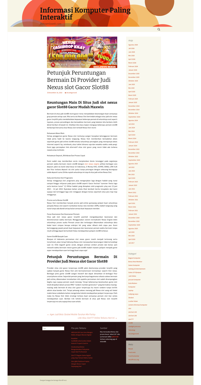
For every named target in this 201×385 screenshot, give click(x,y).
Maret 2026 (132, 63)
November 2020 (133, 221)
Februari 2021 (133, 210)
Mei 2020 (131, 236)
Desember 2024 (133, 106)
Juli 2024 (131, 124)
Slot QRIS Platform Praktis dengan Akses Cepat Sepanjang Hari (80, 363)
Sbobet (131, 298)
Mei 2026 (131, 56)
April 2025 (131, 92)
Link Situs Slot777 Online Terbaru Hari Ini (97, 317)
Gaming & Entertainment (136, 269)
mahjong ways (133, 294)
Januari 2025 (132, 102)
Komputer (131, 287)
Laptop (130, 290)
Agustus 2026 (133, 45)
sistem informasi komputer (137, 305)
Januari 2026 (132, 70)
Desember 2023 (133, 149)
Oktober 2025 (133, 81)
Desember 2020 (133, 218)
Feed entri (132, 352)
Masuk (130, 349)
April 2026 (131, 59)
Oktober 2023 (133, 156)
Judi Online (132, 276)
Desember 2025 (133, 74)
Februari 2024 (133, 142)
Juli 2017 (131, 243)
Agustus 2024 (133, 120)
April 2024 (131, 135)
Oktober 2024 (133, 113)
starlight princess (134, 326)
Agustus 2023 (133, 164)
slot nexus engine (92, 164)
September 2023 (134, 160)
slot (129, 308)
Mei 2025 (131, 88)
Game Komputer (134, 265)
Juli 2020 (131, 232)
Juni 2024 (131, 128)
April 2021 (131, 203)
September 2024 (134, 117)
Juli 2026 (131, 48)
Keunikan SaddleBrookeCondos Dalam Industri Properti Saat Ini (81, 340)
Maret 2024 (132, 138)
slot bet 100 (132, 312)
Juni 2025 (131, 84)
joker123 (115, 337)
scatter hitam (133, 301)
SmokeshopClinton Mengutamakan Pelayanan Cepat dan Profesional (80, 349)
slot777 (131, 319)
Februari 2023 (133, 182)
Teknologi (131, 330)
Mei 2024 (131, 131)
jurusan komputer (134, 280)
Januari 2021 (132, 214)
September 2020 (134, 225)
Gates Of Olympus (134, 272)
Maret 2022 (132, 192)
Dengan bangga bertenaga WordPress (53, 380)
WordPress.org (133, 360)
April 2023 (131, 178)
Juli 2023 (131, 167)
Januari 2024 (132, 146)
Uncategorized (71, 93)
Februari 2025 (133, 99)
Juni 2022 (131, 189)
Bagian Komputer (134, 258)
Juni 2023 (131, 171)
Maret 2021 (132, 207)
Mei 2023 (131, 174)
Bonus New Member (135, 262)
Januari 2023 (132, 185)
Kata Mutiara (132, 283)
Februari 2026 (133, 66)
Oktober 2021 (133, 200)
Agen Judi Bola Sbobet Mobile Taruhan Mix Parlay (71, 314)
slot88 (130, 323)
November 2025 (133, 77)
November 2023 (133, 153)
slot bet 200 (132, 316)
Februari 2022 (133, 196)
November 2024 (133, 110)
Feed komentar (133, 356)
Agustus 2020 (133, 228)
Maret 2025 (132, 95)
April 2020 (131, 239)
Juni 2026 (131, 52)
